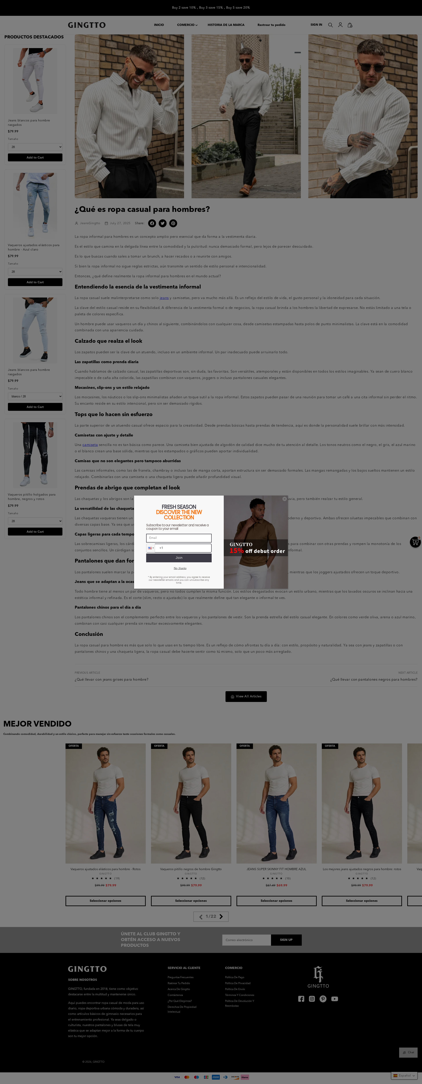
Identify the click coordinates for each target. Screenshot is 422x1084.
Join (179, 558)
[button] (150, 548)
